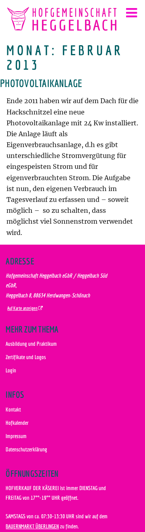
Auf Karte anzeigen (22, 308)
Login (11, 370)
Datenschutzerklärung (26, 449)
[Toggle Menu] (131, 13)
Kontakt (13, 409)
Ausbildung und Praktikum (31, 343)
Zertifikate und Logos (26, 356)
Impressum (16, 435)
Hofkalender (17, 422)
